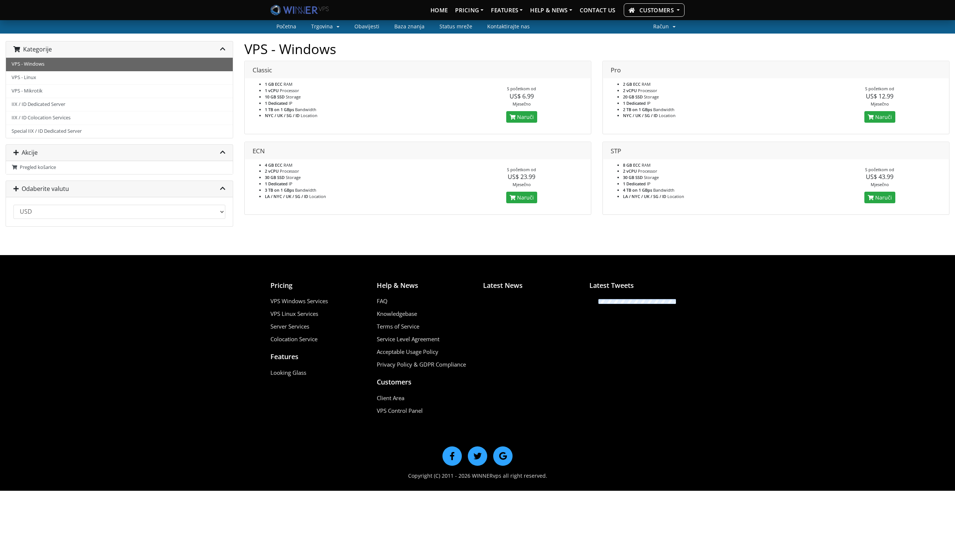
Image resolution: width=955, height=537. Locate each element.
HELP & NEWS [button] (548, 10)
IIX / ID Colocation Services (41, 117)
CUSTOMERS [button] (656, 10)
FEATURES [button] (504, 10)
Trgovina (322, 26)
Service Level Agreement (408, 339)
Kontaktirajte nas (508, 26)
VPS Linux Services (294, 313)
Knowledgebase (397, 313)
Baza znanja (409, 26)
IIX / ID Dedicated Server (38, 104)
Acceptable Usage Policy (407, 351)
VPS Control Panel (400, 410)
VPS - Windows (28, 64)
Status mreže (455, 26)
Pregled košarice (37, 167)
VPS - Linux (24, 77)
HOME (439, 10)
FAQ (382, 301)
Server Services (289, 326)
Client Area (390, 398)
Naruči (525, 116)
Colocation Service (293, 339)
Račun (661, 26)
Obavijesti (366, 26)
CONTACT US (598, 10)
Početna (286, 26)
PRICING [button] (467, 10)
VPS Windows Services (299, 301)
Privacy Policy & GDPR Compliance (421, 364)
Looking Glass (288, 372)
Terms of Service (398, 326)
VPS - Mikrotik (27, 91)
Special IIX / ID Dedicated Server (47, 131)
